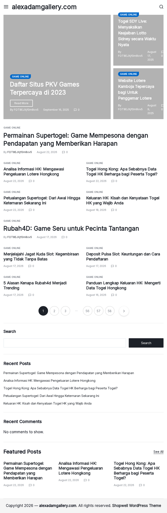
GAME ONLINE (20, 76)
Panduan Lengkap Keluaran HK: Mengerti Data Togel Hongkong (123, 285)
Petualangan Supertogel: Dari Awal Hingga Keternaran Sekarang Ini (51, 396)
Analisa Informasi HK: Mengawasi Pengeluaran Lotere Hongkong (49, 380)
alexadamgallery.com (44, 7)
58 (110, 311)
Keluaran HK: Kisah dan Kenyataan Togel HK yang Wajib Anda (47, 403)
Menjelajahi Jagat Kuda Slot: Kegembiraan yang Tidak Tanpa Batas (41, 256)
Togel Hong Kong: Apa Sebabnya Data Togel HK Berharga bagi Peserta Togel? (60, 388)
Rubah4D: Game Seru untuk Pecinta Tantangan (71, 228)
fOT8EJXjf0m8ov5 (26, 109)
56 (87, 311)
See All (159, 451)
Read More (21, 103)
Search (9, 331)
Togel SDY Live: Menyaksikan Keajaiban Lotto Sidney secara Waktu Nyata (137, 33)
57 (98, 311)
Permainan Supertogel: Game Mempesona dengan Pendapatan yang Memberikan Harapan (68, 373)
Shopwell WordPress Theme (136, 505)
